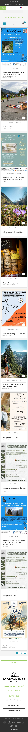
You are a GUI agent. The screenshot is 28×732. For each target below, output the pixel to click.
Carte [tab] (13, 26)
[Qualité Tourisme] (23, 722)
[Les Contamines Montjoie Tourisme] (14, 677)
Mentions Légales (9, 719)
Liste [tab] (4, 26)
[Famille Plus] (12, 726)
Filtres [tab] (23, 26)
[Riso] (14, 722)
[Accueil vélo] (16, 726)
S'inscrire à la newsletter (14, 690)
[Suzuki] (9, 722)
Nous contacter (14, 710)
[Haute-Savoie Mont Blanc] (4, 722)
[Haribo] (19, 722)
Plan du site (20, 719)
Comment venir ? (14, 705)
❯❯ (25, 653)
